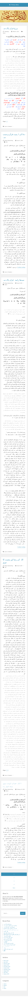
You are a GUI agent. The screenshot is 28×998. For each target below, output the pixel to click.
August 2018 (6, 971)
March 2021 (6, 960)
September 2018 (7, 969)
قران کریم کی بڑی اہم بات (9, 944)
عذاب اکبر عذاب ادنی (8, 937)
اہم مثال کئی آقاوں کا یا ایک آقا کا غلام (12, 934)
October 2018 (6, 968)
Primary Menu (15, 4)
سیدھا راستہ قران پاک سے (13, 280)
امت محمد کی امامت (8, 949)
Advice (5, 984)
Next (14, 887)
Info (7, 142)
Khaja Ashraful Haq (9, 140)
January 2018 (6, 973)
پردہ (4, 947)
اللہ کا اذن (6, 931)
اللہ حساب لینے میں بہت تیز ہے (11, 930)
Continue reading (21, 268)
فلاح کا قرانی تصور (8, 938)
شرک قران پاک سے (8, 940)
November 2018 (7, 966)
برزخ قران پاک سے (10, 28)
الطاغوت (5, 941)
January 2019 (6, 965)
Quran (4, 33)
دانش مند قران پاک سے (8, 943)
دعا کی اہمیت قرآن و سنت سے (10, 925)
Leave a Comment (8, 126)
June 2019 (6, 962)
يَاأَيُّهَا (4, 950)
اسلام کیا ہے (6, 946)
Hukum (5, 985)
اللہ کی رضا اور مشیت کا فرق (10, 928)
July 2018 (6, 972)
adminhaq (7, 31)
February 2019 (7, 963)
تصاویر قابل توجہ (7, 936)
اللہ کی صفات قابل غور (9, 933)
